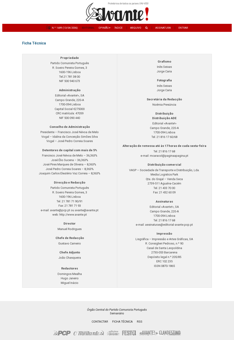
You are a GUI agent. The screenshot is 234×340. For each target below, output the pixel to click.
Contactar (100, 321)
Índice (118, 27)
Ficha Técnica (122, 321)
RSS (139, 321)
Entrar (183, 27)
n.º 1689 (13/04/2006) (65, 27)
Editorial (88, 27)
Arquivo (135, 27)
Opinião (103, 27)
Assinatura (163, 27)
